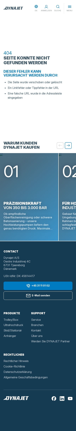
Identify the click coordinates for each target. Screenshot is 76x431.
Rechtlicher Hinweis (16, 361)
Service (36, 319)
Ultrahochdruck (13, 325)
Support (38, 313)
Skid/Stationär (13, 330)
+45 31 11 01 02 (40, 285)
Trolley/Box (11, 319)
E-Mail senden (41, 295)
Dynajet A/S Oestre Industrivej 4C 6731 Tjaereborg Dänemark (17, 263)
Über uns (37, 336)
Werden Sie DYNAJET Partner (50, 341)
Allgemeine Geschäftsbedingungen (26, 377)
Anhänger (10, 336)
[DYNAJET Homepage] (13, 8)
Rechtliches (14, 354)
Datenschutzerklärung (18, 372)
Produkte (12, 313)
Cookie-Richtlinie (14, 366)
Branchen (37, 325)
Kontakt (36, 330)
